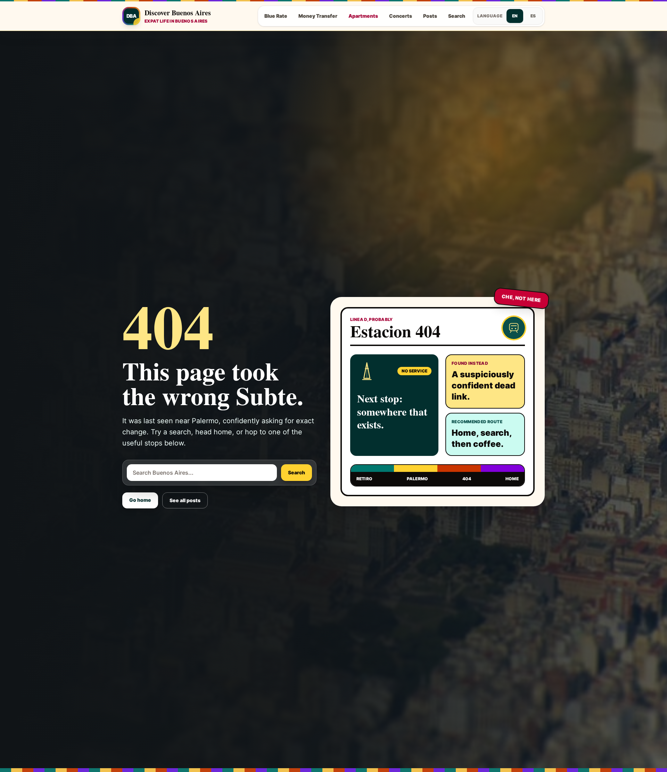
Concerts (400, 16)
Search (456, 16)
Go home (140, 500)
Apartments (363, 16)
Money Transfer (317, 16)
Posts (430, 16)
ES (533, 15)
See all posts (185, 500)
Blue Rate (275, 16)
